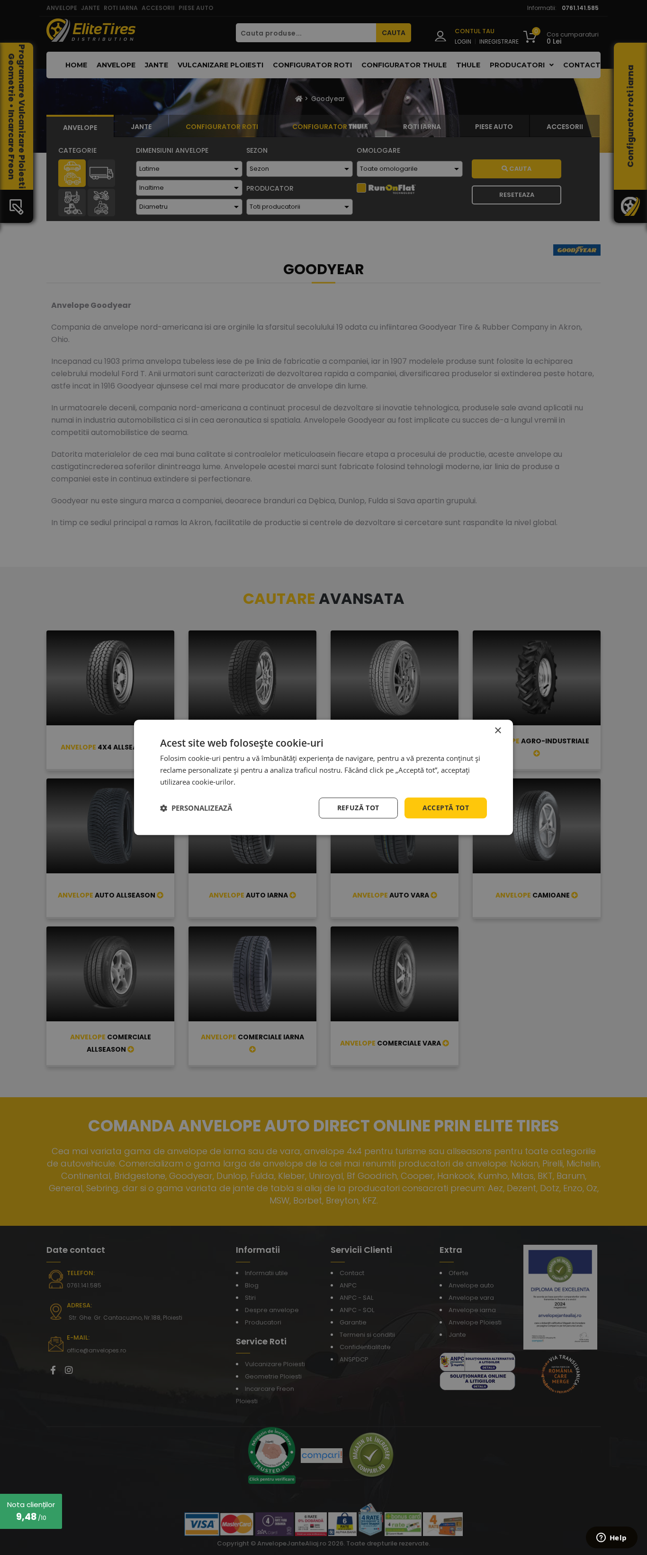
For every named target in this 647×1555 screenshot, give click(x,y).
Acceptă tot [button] (445, 807)
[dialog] (323, 777)
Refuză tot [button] (358, 807)
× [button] (497, 730)
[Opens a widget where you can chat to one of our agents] (611, 1538)
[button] (196, 808)
